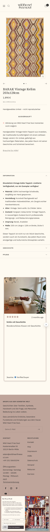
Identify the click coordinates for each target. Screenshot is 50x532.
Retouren (31, 469)
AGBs (29, 456)
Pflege (6, 255)
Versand (30, 465)
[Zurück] (4, 83)
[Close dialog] (47, 498)
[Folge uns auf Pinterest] (16, 488)
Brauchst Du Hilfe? (10, 150)
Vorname (4, 517)
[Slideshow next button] (46, 325)
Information (9, 175)
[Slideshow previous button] (4, 325)
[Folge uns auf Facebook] (5, 488)
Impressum (32, 451)
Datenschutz (32, 460)
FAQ (29, 447)
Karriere (30, 474)
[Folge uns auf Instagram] (11, 488)
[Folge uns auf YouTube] (5, 493)
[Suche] (9, 6)
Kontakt (30, 442)
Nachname (15, 517)
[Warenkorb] (46, 6)
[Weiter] (46, 83)
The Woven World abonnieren (13, 527)
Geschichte (8, 248)
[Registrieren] (39, 429)
